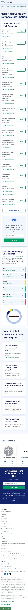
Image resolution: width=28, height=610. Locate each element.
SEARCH (14, 240)
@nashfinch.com (9, 63)
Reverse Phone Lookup (7, 529)
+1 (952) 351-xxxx (9, 194)
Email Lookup (4, 531)
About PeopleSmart (6, 512)
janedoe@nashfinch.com (9, 303)
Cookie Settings (5, 608)
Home (2, 7)
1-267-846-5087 (8, 566)
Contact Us (4, 539)
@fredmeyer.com (9, 125)
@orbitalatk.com (9, 191)
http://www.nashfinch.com (12, 357)
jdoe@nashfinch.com (8, 277)
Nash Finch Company (18, 7)
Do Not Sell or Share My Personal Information (13, 544)
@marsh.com (8, 49)
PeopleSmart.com (12, 497)
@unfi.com (7, 37)
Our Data (3, 526)
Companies (9, 7)
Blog (2, 517)
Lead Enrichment (5, 524)
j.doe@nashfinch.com (8, 296)
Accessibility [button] (4, 604)
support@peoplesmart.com (11, 564)
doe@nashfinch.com (8, 290)
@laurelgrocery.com (10, 204)
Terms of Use (4, 602)
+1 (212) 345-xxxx (9, 52)
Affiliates (3, 514)
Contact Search (5, 521)
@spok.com (8, 147)
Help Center (4, 541)
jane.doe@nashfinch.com (9, 270)
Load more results (14, 210)
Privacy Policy (11, 495)
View (21, 31)
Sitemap (3, 548)
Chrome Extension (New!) (7, 534)
